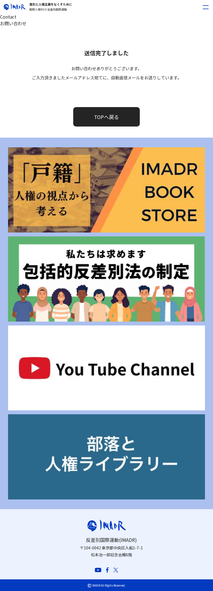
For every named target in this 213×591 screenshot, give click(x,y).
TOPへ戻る (106, 116)
